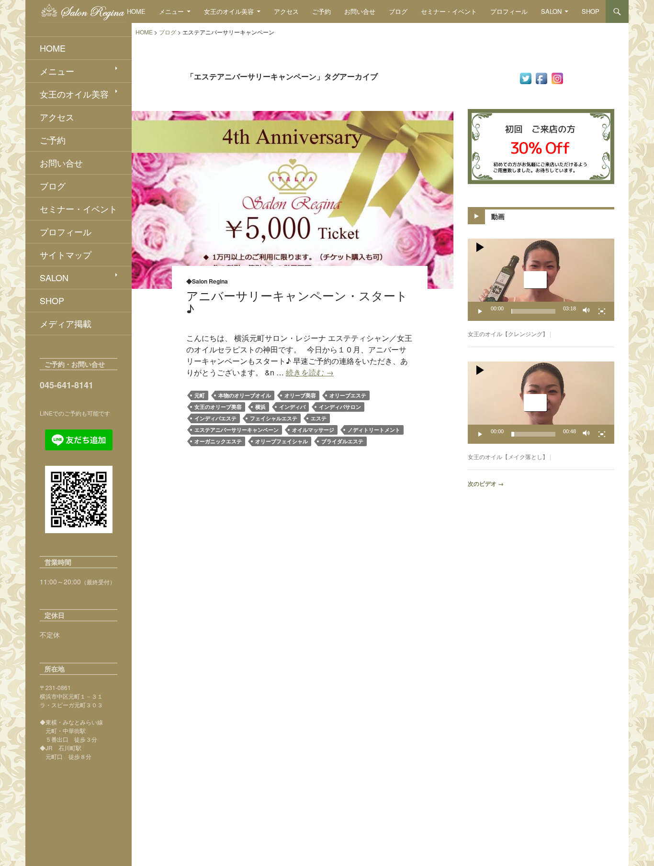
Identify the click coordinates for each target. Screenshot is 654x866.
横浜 (260, 406)
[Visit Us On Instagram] (557, 77)
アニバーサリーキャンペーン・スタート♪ (297, 301)
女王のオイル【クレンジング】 (508, 333)
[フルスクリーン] (602, 311)
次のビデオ (486, 483)
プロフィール (509, 11)
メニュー (171, 11)
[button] (535, 279)
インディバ (292, 406)
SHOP (590, 11)
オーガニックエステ (218, 441)
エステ (319, 418)
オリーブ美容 (300, 395)
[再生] (480, 311)
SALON (551, 11)
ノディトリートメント (374, 429)
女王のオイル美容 (229, 11)
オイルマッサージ (313, 429)
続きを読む (310, 372)
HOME (136, 11)
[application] (541, 280)
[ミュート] (586, 311)
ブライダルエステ (342, 441)
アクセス (286, 11)
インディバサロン (340, 406)
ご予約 (321, 11)
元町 (199, 395)
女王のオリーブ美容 (218, 406)
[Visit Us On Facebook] (541, 77)
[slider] (533, 311)
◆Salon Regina (207, 281)
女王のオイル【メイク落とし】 (508, 456)
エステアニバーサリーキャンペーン (236, 429)
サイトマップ (65, 254)
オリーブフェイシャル (281, 441)
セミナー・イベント (449, 11)
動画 (498, 216)
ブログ (398, 11)
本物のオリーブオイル (244, 395)
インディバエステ (215, 418)
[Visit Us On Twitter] (525, 77)
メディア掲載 (65, 323)
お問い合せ (359, 11)
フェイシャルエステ (273, 418)
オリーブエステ (347, 395)
